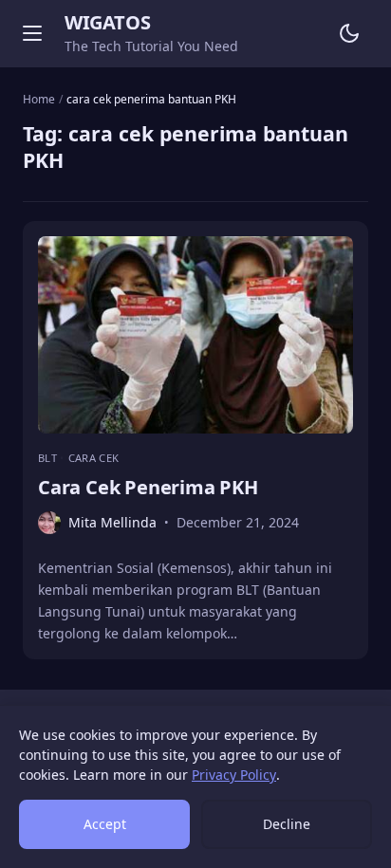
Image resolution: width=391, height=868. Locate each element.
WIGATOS (107, 22)
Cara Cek (94, 458)
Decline (286, 824)
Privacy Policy (234, 775)
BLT (49, 458)
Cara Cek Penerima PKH (148, 487)
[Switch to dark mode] (349, 33)
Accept (105, 824)
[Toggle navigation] (32, 33)
